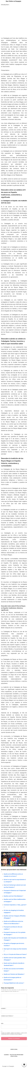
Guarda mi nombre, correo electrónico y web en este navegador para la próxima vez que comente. (14, 1034)
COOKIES (6, 1054)
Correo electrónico (7, 1015)
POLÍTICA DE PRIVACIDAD (16, 1054)
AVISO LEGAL (14, 1049)
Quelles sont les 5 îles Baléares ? (13, 896)
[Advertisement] (14, 21)
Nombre (3, 1008)
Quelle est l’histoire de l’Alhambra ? (14, 974)
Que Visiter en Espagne (13, 1)
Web (2, 1023)
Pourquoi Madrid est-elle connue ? (14, 983)
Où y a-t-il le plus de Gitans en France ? (15, 954)
